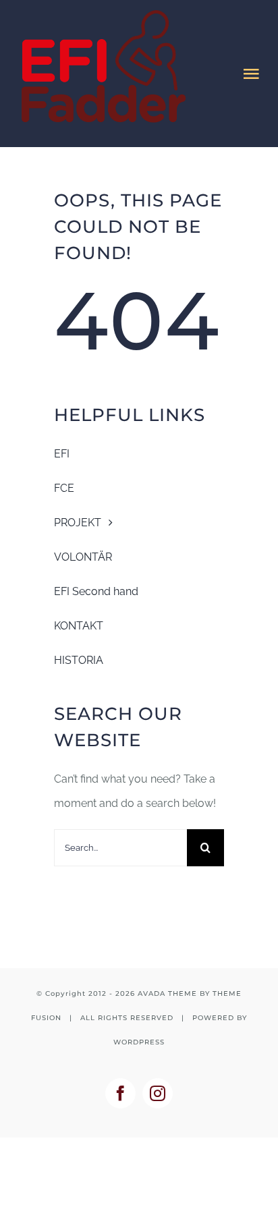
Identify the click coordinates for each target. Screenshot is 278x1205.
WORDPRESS (139, 1042)
